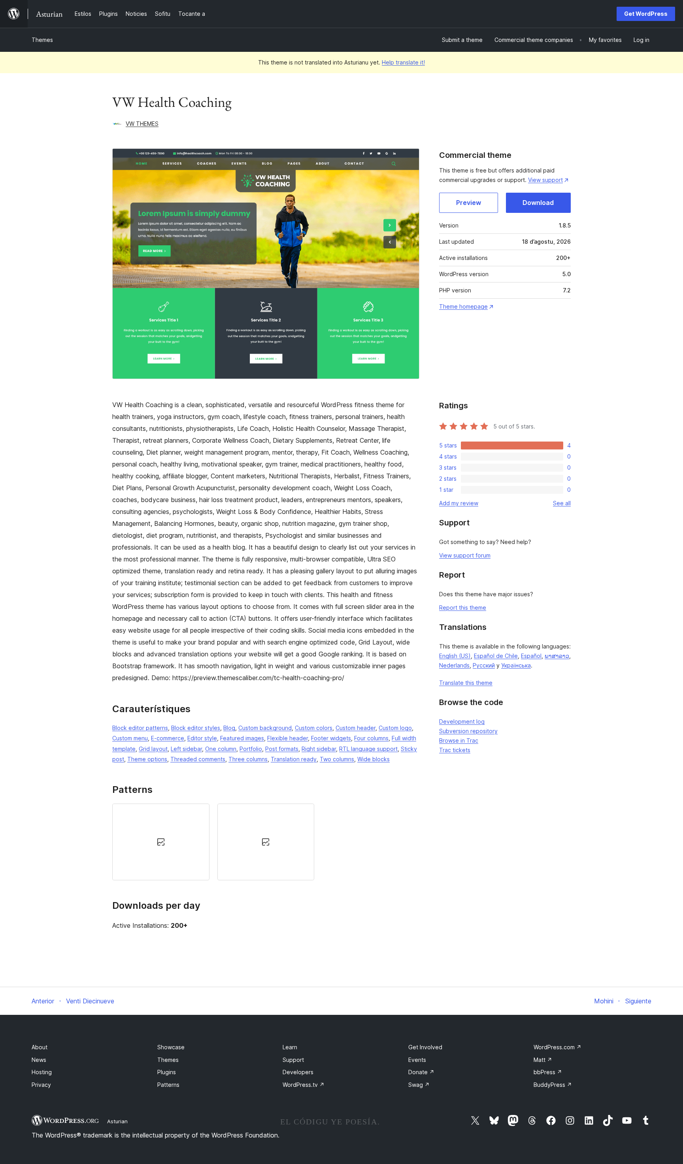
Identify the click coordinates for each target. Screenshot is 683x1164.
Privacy (41, 1084)
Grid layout (153, 748)
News (39, 1059)
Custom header (355, 727)
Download (538, 203)
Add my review (458, 503)
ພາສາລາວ (557, 655)
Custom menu (130, 738)
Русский (484, 665)
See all (562, 503)
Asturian (117, 1121)
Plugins (166, 1072)
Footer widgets (331, 738)
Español (531, 655)
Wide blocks (373, 759)
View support (545, 179)
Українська (516, 665)
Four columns (371, 738)
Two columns (337, 759)
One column (220, 748)
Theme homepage (463, 306)
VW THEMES (142, 123)
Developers (298, 1072)
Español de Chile (496, 655)
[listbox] (265, 842)
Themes (42, 39)
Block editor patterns (140, 727)
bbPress (548, 1072)
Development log (462, 721)
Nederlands (454, 665)
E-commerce (167, 738)
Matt (543, 1059)
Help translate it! (403, 62)
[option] (160, 842)
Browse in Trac (458, 740)
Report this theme (462, 607)
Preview (468, 203)
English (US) (455, 655)
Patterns (168, 1084)
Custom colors (313, 727)
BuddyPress (553, 1084)
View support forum (465, 555)
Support (293, 1059)
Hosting (42, 1072)
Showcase (171, 1047)
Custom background (265, 727)
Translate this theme (465, 682)
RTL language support (368, 748)
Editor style (202, 738)
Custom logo (395, 727)
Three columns (248, 759)
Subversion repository (468, 731)
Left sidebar (186, 748)
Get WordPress (646, 13)
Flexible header (287, 738)
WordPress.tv (304, 1084)
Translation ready (294, 759)
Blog (229, 727)
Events (417, 1059)
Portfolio (251, 748)
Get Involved (425, 1047)
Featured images (242, 738)
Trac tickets (454, 750)
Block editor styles (195, 727)
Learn (290, 1047)
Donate (421, 1072)
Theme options (147, 759)
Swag (419, 1084)
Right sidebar (319, 748)
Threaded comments (197, 759)
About (39, 1047)
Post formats (281, 748)
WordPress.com (557, 1047)
